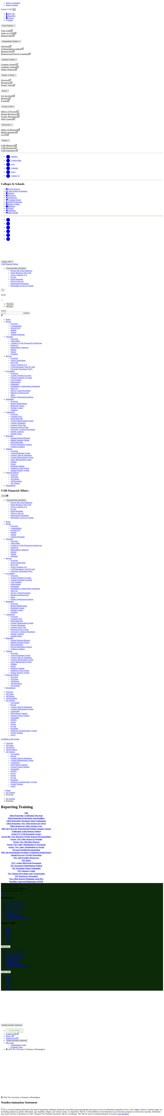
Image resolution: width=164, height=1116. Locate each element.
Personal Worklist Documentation (26, 850)
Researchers (6, 125)
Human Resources (9, 114)
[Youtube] (8, 231)
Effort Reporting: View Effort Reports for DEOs (26, 824)
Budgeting (10, 399)
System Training (17, 733)
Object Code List (17, 281)
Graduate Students (8, 60)
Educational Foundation (20, 284)
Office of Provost (8, 111)
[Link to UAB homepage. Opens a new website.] (22, 996)
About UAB (6, 972)
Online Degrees (8, 69)
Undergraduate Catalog (11, 49)
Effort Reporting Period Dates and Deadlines (26, 818)
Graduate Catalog (8, 67)
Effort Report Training (19, 713)
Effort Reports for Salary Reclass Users (26, 826)
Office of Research (9, 130)
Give (7, 932)
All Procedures (11, 698)
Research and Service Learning (14, 54)
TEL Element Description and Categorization (26, 874)
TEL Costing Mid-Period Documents (26, 863)
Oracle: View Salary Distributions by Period (26, 847)
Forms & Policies (12, 473)
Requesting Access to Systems (22, 286)
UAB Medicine (7, 145)
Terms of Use (12, 1038)
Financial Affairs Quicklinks (16, 268)
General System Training (20, 716)
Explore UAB (6, 262)
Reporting (9, 436)
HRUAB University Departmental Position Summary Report (26, 829)
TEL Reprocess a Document (26, 876)
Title (26, 813)
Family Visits (7, 85)
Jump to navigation (13, 3)
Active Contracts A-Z (19, 275)
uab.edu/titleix (123, 1114)
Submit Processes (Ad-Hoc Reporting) (26, 855)
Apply (8, 928)
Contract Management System (22, 709)
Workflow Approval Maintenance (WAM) (26, 882)
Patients (5, 140)
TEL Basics (26, 860)
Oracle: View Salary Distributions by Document (26, 845)
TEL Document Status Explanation (26, 868)
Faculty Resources (9, 116)
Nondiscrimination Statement (12, 1025)
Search (3, 311)
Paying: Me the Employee (15, 903)
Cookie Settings (14, 1030)
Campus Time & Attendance (21, 707)
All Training (10, 700)
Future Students (8, 26)
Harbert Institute (8, 132)
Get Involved (6, 96)
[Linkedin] (8, 239)
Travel (13, 735)
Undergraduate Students (10, 41)
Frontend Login (16, 1047)
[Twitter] (8, 224)
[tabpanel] (82, 312)
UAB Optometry (8, 150)
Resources (5, 82)
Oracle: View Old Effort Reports (26, 842)
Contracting (10, 412)
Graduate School (8, 64)
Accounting (10, 371)
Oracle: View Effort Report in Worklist (26, 839)
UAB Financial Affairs (9, 264)
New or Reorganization (15, 909)
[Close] (14, 9)
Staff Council (7, 119)
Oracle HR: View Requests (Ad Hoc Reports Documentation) (26, 837)
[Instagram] (8, 227)
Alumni (4, 91)
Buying (8, 356)
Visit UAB (5, 30)
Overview (9, 692)
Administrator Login (18, 1045)
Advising (5, 46)
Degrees (9, 930)
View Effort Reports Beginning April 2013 (26, 879)
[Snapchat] (8, 235)
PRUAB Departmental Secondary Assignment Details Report (26, 853)
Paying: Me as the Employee (21, 271)
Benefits (4, 98)
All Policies (10, 696)
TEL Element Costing (26, 871)
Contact (4, 893)
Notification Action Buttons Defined (26, 831)
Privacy (10, 1036)
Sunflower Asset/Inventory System (24, 731)
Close (4, 496)
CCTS (4, 135)
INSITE (14, 720)
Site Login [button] (10, 1043)
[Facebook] (8, 220)
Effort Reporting (17, 279)
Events (4, 101)
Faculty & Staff (7, 106)
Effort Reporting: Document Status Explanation (26, 821)
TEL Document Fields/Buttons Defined (26, 866)
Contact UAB (12, 1034)
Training (9, 449)
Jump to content (12, 5)
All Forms (9, 694)
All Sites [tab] (10, 306)
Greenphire (15, 718)
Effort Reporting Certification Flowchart (26, 816)
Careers (9, 939)
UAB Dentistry (7, 148)
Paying (8, 322)
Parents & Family (8, 75)
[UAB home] (82, 259)
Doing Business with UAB (21, 273)
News (8, 935)
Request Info (6, 36)
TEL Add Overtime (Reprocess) (26, 858)
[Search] (2, 290)
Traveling (9, 337)
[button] (82, 739)
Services (4, 80)
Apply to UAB (7, 33)
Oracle (13, 722)
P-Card (13, 277)
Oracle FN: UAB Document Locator (26, 834)
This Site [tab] (10, 304)
